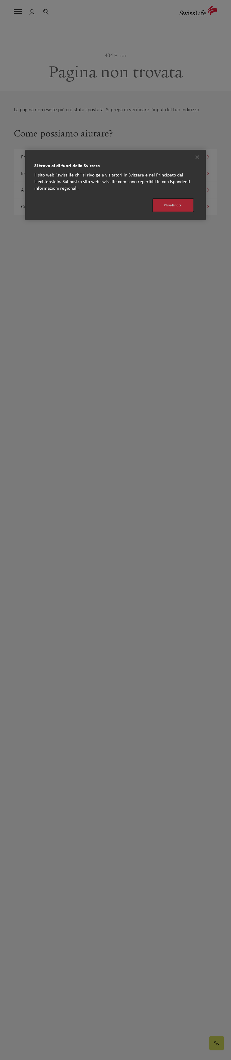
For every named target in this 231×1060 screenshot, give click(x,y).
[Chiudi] (197, 157)
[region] (115, 185)
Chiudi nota (172, 205)
